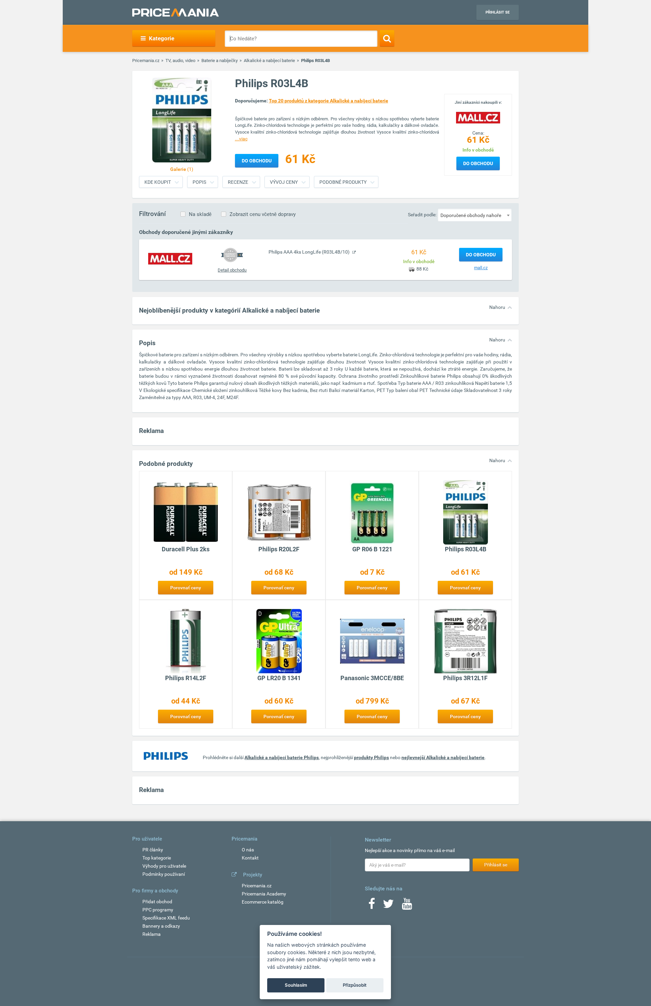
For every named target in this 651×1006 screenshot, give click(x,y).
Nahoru (497, 307)
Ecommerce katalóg (262, 902)
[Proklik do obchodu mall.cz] (170, 258)
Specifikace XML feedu (166, 918)
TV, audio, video (180, 60)
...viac (241, 138)
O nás (248, 849)
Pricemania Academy (264, 893)
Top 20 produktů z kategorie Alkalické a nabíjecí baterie (328, 100)
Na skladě (200, 214)
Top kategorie (156, 858)
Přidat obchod (157, 901)
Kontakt (250, 858)
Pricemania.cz (145, 60)
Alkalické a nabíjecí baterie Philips (281, 757)
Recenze (238, 182)
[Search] (387, 38)
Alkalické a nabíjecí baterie (269, 60)
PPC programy (157, 909)
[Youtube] (406, 906)
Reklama (151, 934)
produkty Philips (371, 757)
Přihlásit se (498, 12)
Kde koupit (157, 182)
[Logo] (478, 117)
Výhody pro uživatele (164, 866)
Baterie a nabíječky (219, 60)
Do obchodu (478, 163)
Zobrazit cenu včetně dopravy (263, 214)
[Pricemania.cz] (175, 12)
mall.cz (481, 267)
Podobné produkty (343, 182)
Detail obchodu (232, 270)
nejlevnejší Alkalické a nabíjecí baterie (443, 757)
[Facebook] (371, 906)
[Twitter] (388, 906)
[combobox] (474, 215)
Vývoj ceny (284, 182)
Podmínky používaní (163, 874)
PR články (152, 849)
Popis (199, 182)
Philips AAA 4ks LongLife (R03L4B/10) (310, 252)
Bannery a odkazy (161, 926)
